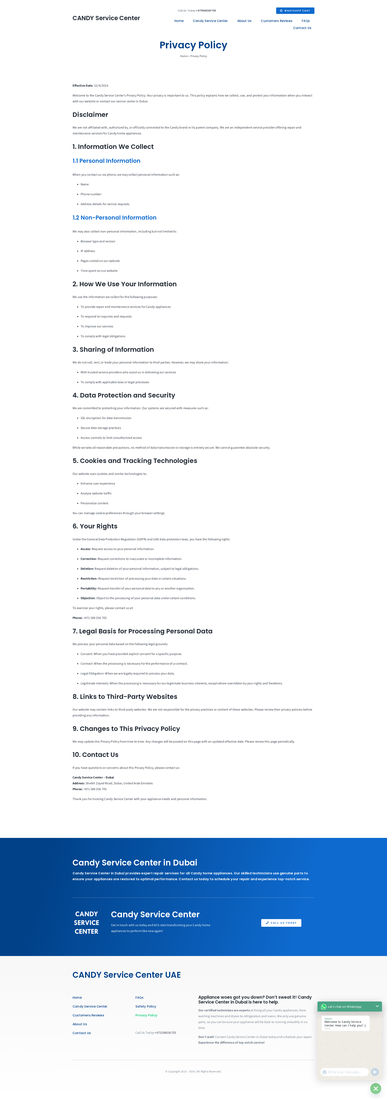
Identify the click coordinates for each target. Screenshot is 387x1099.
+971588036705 (206, 10)
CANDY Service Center (106, 18)
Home (184, 56)
